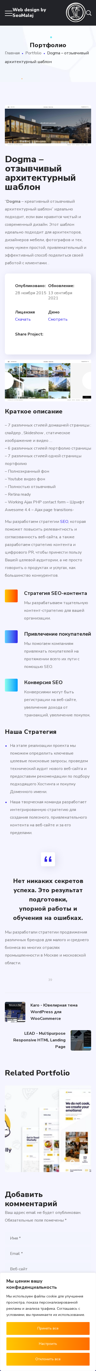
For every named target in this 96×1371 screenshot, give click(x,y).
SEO (64, 521)
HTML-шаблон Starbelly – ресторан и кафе (48, 1108)
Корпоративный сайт (40, 1148)
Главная (12, 53)
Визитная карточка (38, 1143)
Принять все (48, 1328)
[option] (48, 380)
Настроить (48, 1343)
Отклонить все (48, 1359)
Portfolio (33, 53)
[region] (48, 1322)
